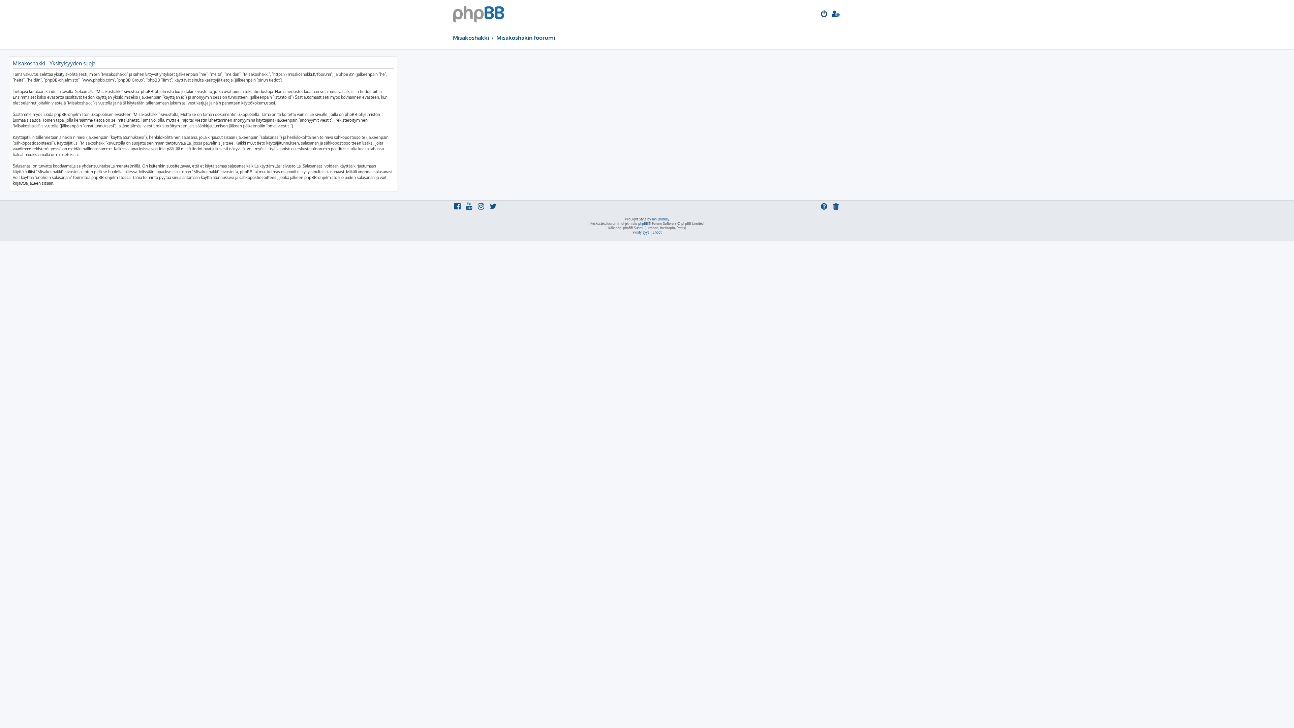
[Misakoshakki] (478, 13)
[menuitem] (824, 14)
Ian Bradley (660, 219)
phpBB (643, 223)
